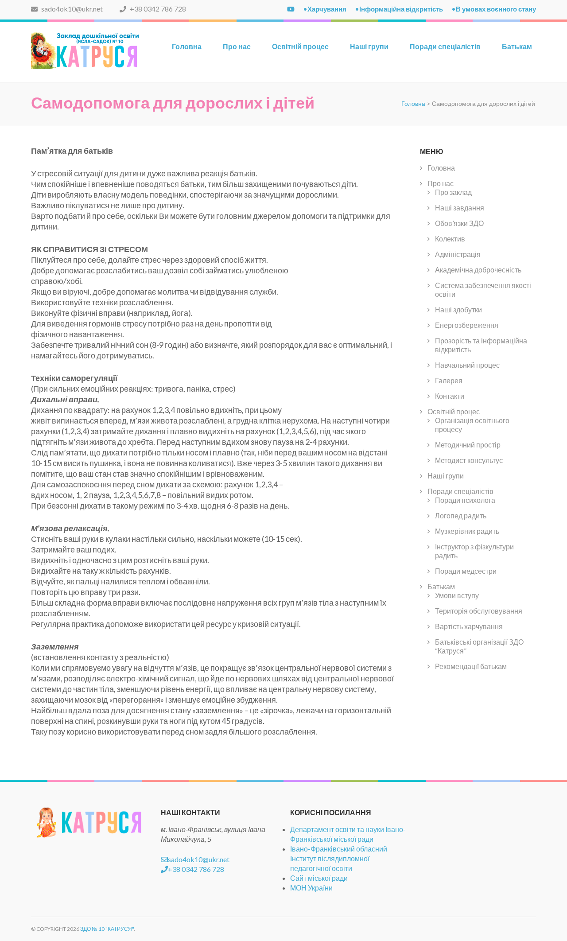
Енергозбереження (466, 325)
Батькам (517, 46)
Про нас (237, 46)
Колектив (450, 238)
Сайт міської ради (319, 878)
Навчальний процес (467, 365)
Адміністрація (458, 254)
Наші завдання (459, 207)
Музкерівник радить (467, 531)
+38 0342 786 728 (157, 8)
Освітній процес (300, 46)
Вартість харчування (469, 626)
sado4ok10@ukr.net (71, 8)
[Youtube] (291, 9)
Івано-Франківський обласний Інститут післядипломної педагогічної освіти (338, 858)
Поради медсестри (466, 571)
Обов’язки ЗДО (459, 223)
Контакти (449, 396)
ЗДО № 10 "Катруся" (107, 928)
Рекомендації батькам (471, 666)
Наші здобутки (458, 309)
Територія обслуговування (478, 611)
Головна (187, 46)
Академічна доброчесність (478, 269)
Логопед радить (460, 515)
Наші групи (369, 46)
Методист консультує (469, 460)
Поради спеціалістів (445, 46)
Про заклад (453, 192)
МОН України (311, 887)
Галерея (448, 380)
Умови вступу (457, 595)
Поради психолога (465, 500)
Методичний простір (468, 444)
